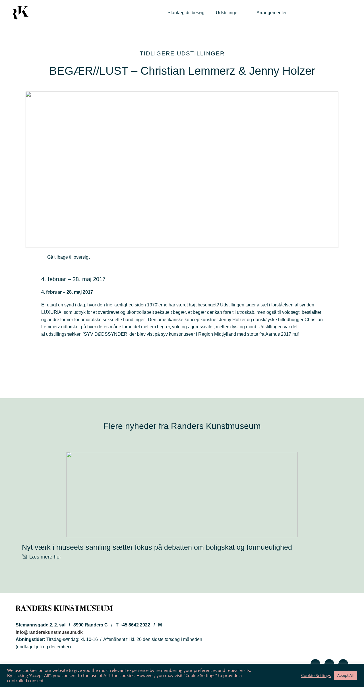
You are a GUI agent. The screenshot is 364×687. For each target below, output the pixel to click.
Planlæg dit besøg (185, 12)
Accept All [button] (345, 675)
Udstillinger (227, 12)
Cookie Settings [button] (316, 675)
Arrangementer (272, 12)
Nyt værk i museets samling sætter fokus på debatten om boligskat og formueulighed (157, 547)
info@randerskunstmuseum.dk (49, 632)
